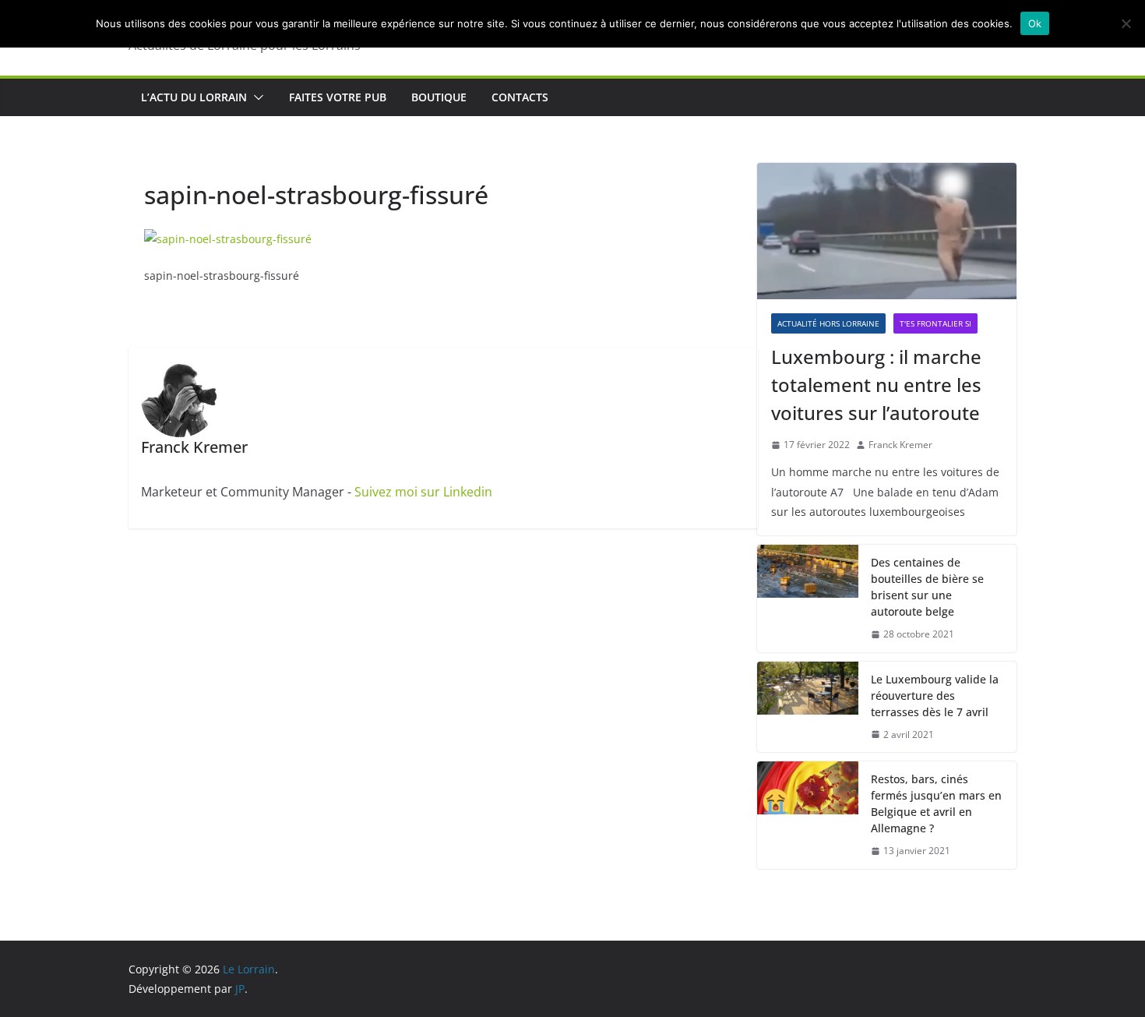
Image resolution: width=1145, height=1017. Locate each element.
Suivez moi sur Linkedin (423, 491)
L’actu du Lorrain (194, 97)
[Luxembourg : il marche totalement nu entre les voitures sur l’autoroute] (886, 231)
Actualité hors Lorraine (828, 323)
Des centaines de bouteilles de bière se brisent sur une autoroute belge (927, 587)
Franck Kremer (900, 444)
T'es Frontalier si (935, 323)
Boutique (439, 97)
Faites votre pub (337, 97)
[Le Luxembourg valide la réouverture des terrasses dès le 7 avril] (807, 707)
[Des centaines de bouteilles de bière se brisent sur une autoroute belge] (807, 598)
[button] (255, 97)
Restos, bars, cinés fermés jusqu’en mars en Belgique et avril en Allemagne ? (936, 803)
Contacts (519, 97)
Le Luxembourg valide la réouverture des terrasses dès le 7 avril (935, 695)
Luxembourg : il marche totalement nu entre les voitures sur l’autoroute (876, 385)
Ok (1035, 23)
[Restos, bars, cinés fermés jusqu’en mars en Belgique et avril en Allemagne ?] (807, 815)
